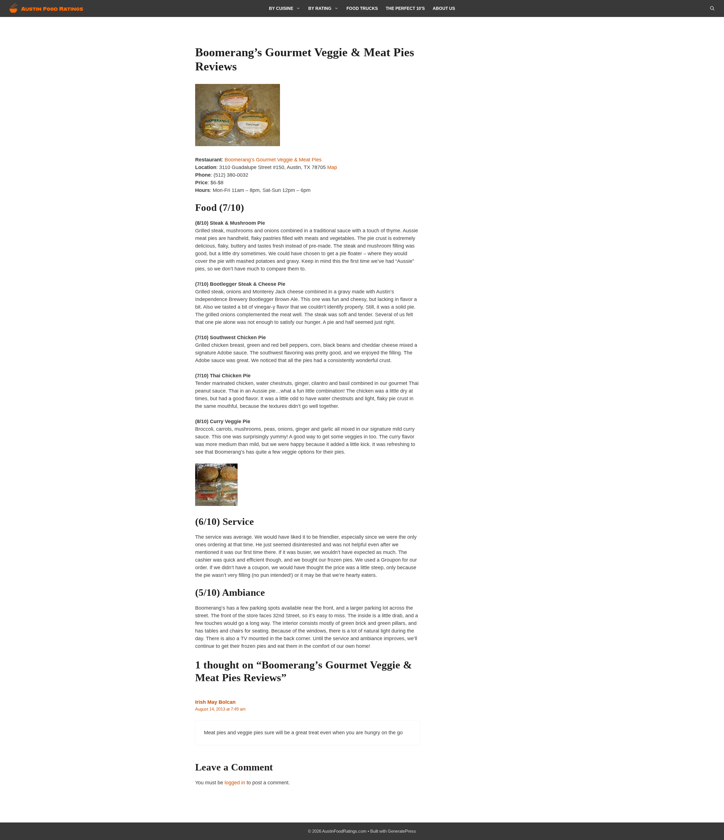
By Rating (319, 8)
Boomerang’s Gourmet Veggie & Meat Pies (273, 160)
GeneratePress (402, 831)
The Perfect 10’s (405, 8)
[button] (712, 8)
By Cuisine (281, 8)
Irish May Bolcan (215, 702)
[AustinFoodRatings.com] (46, 8)
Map (332, 167)
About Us (444, 8)
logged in (235, 782)
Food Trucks (362, 8)
